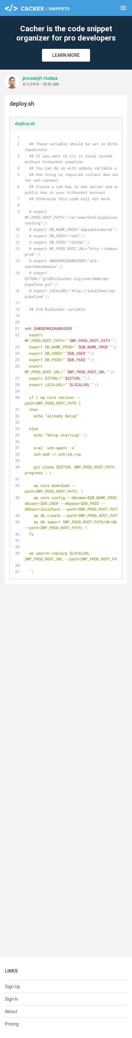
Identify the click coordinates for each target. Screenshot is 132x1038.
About (11, 1011)
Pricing (12, 1024)
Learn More (66, 55)
